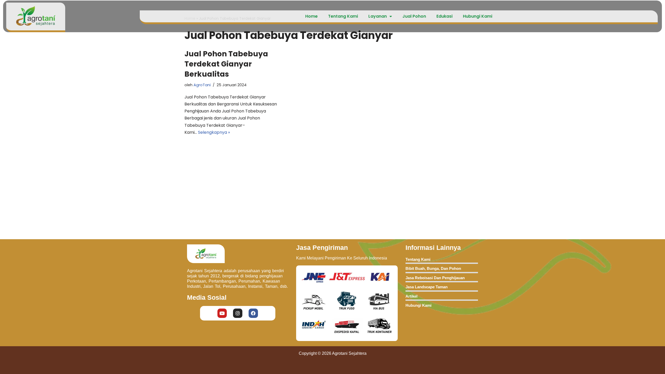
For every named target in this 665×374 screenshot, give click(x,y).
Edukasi (444, 16)
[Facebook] (253, 313)
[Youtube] (222, 313)
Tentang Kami (343, 16)
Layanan (377, 16)
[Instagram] (237, 313)
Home (311, 16)
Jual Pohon (414, 16)
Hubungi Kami (477, 16)
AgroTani (202, 85)
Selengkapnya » (214, 132)
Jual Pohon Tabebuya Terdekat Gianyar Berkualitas (226, 64)
